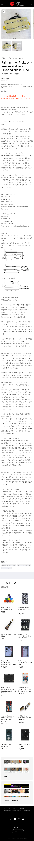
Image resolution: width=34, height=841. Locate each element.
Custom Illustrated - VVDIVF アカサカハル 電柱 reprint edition (24, 689)
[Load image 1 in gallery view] (6, 46)
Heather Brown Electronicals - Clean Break (25, 662)
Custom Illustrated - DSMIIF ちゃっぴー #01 (24, 609)
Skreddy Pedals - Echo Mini (7, 745)
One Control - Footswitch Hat (6, 608)
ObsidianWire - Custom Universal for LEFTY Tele (25, 717)
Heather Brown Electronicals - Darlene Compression (8, 662)
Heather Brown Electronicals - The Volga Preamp (24, 636)
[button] (2, 4)
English (16, 831)
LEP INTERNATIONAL (14, 838)
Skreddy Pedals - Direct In (24, 745)
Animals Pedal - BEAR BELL (8, 635)
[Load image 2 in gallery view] (17, 46)
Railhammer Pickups (16, 58)
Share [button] (5, 91)
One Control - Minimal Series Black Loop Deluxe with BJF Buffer (8, 690)
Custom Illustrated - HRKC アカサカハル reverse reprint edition (8, 718)
